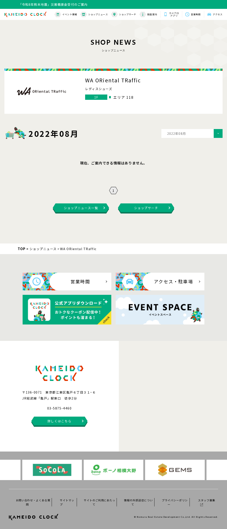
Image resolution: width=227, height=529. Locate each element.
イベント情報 (69, 14)
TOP (22, 248)
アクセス (218, 14)
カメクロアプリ (174, 14)
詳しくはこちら (59, 421)
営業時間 (196, 14)
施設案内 (152, 14)
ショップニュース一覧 (81, 208)
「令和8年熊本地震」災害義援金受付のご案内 (53, 8)
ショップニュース (98, 14)
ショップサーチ (127, 14)
